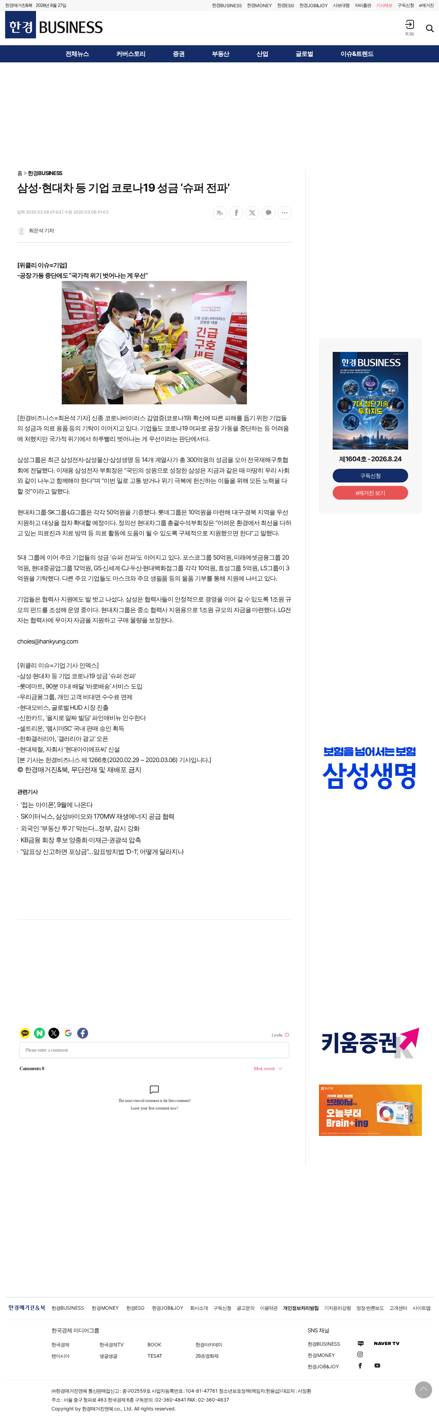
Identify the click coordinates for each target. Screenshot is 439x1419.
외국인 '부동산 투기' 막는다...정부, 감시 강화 (80, 828)
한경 (227, 5)
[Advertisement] (219, 115)
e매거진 (426, 5)
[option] (370, 768)
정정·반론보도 (370, 1308)
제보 (384, 5)
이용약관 (269, 1308)
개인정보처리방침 (301, 1308)
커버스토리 (130, 53)
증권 (179, 53)
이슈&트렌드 (357, 53)
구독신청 (406, 5)
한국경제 (60, 1344)
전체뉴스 (77, 53)
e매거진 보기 (370, 492)
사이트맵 (421, 1308)
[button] (409, 27)
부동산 (220, 53)
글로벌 (304, 53)
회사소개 (199, 1308)
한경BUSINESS (45, 173)
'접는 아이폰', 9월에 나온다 (57, 805)
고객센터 (398, 1308)
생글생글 (108, 1356)
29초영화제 (206, 1356)
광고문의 (245, 1308)
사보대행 (341, 5)
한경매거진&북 (18, 5)
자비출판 (363, 5)
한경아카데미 (208, 1344)
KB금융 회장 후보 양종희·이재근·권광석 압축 (81, 840)
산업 (262, 53)
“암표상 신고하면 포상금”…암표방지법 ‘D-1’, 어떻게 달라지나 (102, 852)
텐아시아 (60, 1356)
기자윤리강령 (337, 1308)
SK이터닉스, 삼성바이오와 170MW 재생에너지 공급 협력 (97, 816)
